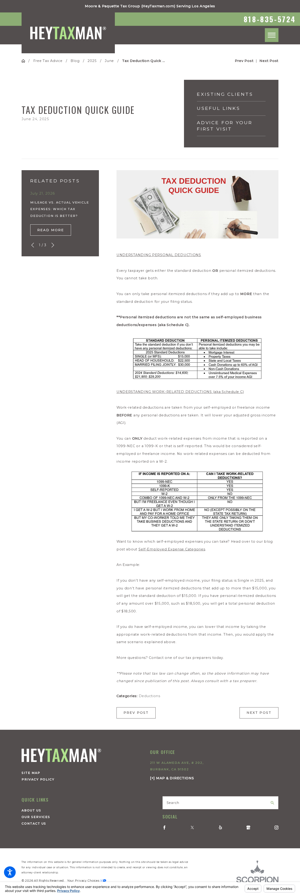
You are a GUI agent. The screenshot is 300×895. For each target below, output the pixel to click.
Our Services (36, 817)
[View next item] (52, 245)
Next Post (259, 713)
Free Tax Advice (48, 61)
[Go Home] (25, 61)
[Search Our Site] (272, 803)
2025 (92, 61)
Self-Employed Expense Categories (172, 549)
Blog (75, 61)
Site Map (31, 773)
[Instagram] (276, 828)
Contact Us (34, 823)
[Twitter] (192, 828)
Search (173, 803)
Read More (50, 230)
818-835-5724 (270, 19)
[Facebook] (164, 828)
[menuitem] (80, 810)
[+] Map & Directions (172, 778)
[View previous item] (32, 245)
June (109, 61)
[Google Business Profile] (248, 828)
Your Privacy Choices (83, 880)
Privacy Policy (38, 779)
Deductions (149, 696)
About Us (31, 810)
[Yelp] (220, 828)
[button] (10, 872)
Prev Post (136, 713)
